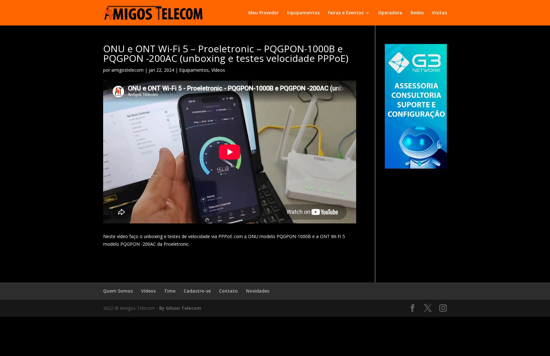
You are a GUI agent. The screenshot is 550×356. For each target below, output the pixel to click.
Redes (417, 13)
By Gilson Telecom (180, 308)
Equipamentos (303, 13)
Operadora (390, 13)
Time (169, 291)
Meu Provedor (263, 13)
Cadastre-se (197, 291)
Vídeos (218, 70)
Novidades (257, 291)
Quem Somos (118, 291)
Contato (228, 291)
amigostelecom (127, 70)
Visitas (439, 13)
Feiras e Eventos (345, 13)
